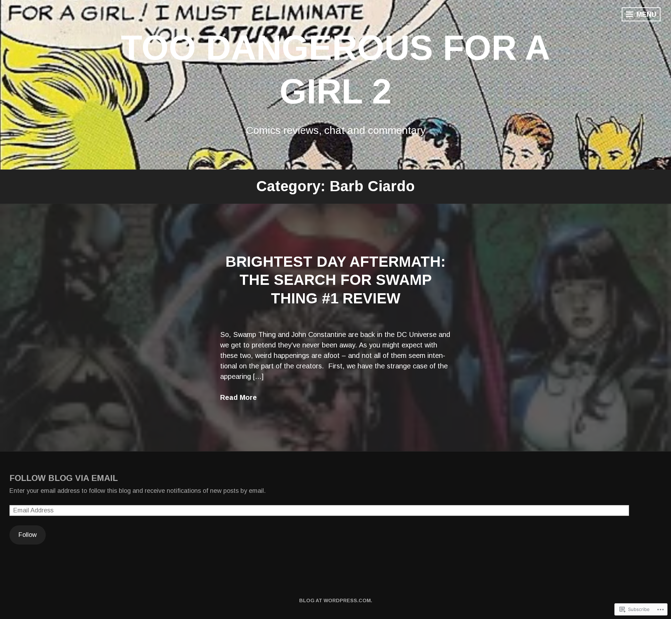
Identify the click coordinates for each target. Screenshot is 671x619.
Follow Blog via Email (63, 478)
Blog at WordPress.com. (335, 600)
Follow (28, 534)
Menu (645, 14)
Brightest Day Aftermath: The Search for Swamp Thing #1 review (335, 280)
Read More (238, 397)
